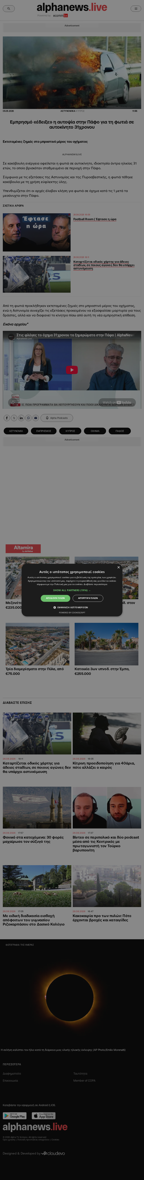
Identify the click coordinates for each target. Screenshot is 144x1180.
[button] (72, 590)
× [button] (118, 567)
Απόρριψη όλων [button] (88, 598)
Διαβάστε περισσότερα (95, 584)
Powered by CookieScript (72, 612)
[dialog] (72, 590)
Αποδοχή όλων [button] (55, 598)
